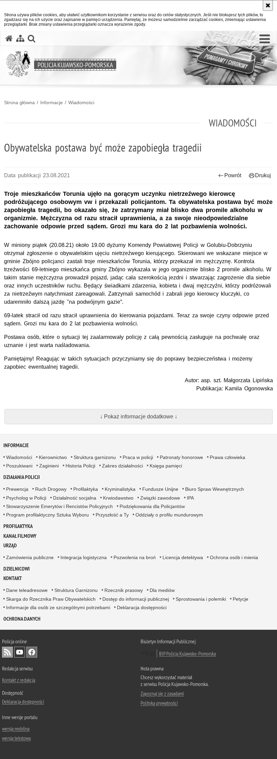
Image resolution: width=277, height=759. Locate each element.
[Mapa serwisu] (20, 38)
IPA (190, 498)
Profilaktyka (85, 489)
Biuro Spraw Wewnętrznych (214, 489)
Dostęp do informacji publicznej (135, 599)
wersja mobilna (15, 728)
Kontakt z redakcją (18, 679)
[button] (264, 39)
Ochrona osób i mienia (234, 557)
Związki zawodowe (160, 498)
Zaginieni (49, 465)
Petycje (240, 599)
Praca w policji (138, 457)
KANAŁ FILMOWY (19, 535)
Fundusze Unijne (160, 489)
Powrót (232, 175)
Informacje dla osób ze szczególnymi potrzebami (58, 607)
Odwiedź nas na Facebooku (31, 652)
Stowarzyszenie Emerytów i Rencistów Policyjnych (59, 506)
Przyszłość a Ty (112, 515)
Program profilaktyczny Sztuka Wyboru (47, 515)
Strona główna (19, 102)
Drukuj (263, 175)
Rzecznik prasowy (123, 590)
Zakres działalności (122, 465)
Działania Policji (21, 477)
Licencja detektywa (182, 557)
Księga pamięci (166, 465)
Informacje (51, 102)
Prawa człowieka (227, 457)
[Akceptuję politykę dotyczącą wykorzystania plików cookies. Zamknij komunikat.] (268, 5)
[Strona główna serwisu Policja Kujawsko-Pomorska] (9, 38)
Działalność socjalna (74, 498)
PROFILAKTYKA (18, 526)
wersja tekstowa (16, 738)
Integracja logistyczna (83, 557)
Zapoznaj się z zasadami (162, 693)
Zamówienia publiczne (30, 557)
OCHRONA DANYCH (22, 618)
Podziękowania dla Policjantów (152, 506)
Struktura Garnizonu (76, 590)
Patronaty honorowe (181, 457)
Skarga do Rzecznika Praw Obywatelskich (51, 599)
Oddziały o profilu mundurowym (169, 515)
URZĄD (10, 545)
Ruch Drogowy (51, 489)
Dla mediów (162, 590)
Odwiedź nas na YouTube (19, 652)
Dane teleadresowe (27, 590)
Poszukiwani (19, 465)
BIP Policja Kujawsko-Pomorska (187, 653)
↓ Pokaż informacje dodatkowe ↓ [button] (138, 416)
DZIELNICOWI (16, 568)
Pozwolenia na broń (135, 557)
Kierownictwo (53, 457)
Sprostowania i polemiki (201, 599)
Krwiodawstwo (118, 498)
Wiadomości (81, 102)
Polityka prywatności (159, 702)
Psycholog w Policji (26, 498)
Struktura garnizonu (95, 457)
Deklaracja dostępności (142, 607)
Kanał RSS (7, 652)
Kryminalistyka (120, 489)
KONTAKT (12, 578)
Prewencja (17, 489)
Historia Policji (80, 465)
